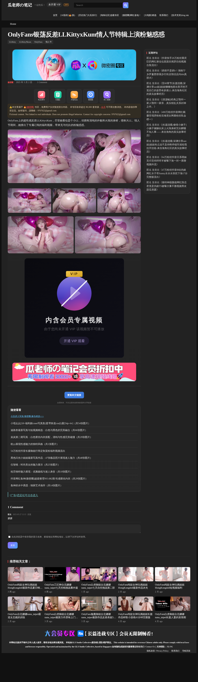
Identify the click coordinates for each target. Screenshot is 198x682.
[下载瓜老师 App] (66, 5)
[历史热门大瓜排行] (87, 15)
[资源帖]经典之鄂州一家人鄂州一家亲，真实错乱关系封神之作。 (166, 103)
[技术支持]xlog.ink (180, 15)
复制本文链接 (74, 395)
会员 (103, 107)
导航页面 (186, 651)
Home (13, 24)
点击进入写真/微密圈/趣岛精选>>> (27, 416)
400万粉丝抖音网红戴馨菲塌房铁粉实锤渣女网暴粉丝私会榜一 (166, 115)
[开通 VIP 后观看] (74, 308)
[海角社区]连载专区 (109, 15)
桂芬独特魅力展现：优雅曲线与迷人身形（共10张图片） (42, 471)
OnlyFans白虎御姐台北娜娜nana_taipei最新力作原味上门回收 (61, 617)
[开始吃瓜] (74, 96)
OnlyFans (38, 42)
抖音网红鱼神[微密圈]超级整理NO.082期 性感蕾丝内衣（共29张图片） (49, 478)
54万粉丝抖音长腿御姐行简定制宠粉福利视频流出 (38, 451)
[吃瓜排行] (41, 96)
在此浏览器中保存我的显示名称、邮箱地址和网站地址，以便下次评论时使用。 (49, 537)
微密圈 (10, 82)
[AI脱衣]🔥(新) (67, 15)
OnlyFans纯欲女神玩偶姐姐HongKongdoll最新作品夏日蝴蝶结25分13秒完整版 (25, 587)
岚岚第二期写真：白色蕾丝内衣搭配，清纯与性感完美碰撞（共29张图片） (51, 437)
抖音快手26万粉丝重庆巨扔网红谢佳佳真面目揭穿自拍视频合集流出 (166, 61)
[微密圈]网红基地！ (131, 15)
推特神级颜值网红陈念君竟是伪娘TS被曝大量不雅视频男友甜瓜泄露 (166, 186)
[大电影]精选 (150, 15)
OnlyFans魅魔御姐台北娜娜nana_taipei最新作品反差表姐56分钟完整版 (98, 617)
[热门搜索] (107, 96)
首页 (55, 15)
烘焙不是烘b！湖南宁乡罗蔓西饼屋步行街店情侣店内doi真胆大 (166, 74)
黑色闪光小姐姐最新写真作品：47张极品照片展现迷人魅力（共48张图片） (51, 458)
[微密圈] (90, 96)
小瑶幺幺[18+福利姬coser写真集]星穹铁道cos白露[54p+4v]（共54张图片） (50, 423)
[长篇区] (57, 96)
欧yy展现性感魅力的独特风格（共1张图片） (35, 444)
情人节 (49, 42)
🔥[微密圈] (29, 107)
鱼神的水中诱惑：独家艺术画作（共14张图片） (37, 485)
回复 (29, 514)
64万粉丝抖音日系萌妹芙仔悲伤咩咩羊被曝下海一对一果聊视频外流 (166, 161)
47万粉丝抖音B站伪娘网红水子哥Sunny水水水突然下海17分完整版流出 (166, 173)
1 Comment (42, 82)
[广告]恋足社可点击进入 (24, 495)
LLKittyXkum (25, 42)
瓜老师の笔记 (20, 5)
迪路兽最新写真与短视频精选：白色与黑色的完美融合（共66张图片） (49, 430)
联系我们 (163, 15)
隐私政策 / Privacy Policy (158, 651)
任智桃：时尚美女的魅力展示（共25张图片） (35, 464)
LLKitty (12, 42)
